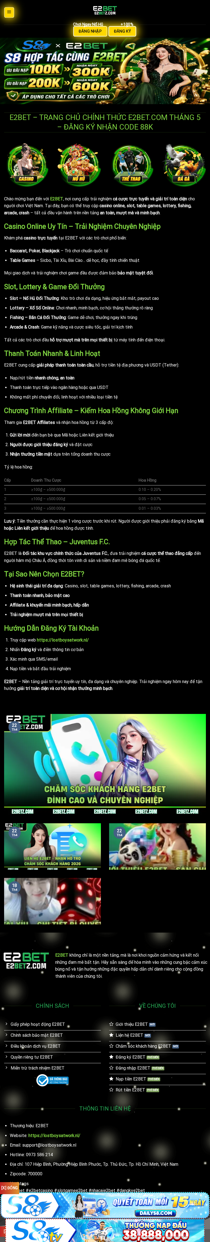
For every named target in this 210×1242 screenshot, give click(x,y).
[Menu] (9, 12)
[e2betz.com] (105, 12)
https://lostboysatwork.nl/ (63, 640)
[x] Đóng (9, 1188)
